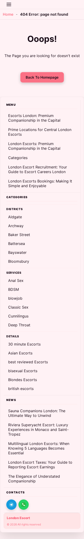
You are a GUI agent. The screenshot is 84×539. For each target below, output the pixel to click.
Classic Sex (18, 307)
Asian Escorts (20, 353)
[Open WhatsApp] (23, 504)
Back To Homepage (42, 77)
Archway (16, 225)
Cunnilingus (18, 316)
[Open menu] (9, 4)
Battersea (16, 243)
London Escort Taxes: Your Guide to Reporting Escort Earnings (40, 464)
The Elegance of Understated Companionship (34, 478)
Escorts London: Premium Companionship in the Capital (34, 118)
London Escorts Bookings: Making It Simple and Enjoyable (40, 183)
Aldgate (15, 217)
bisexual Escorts (22, 370)
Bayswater (17, 252)
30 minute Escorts (24, 344)
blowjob (15, 298)
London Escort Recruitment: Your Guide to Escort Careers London (37, 169)
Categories (18, 157)
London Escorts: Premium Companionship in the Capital (34, 146)
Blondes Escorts (22, 379)
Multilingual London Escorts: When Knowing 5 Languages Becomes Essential (38, 448)
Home (8, 14)
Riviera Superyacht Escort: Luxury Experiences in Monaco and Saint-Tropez (38, 429)
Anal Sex (16, 280)
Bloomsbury (18, 261)
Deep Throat (19, 325)
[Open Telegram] (11, 504)
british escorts (21, 388)
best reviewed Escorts (28, 362)
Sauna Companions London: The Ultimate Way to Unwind (36, 413)
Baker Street (19, 234)
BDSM (13, 289)
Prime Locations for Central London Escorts (39, 132)
